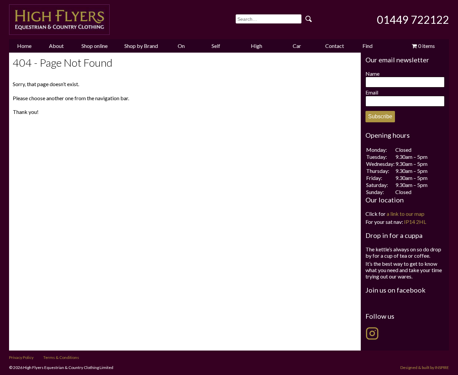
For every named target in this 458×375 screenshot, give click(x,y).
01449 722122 (413, 19)
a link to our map (405, 213)
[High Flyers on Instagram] (372, 333)
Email (371, 92)
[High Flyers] (59, 19)
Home (24, 46)
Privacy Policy (21, 357)
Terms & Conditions (61, 357)
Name (372, 73)
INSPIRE (442, 367)
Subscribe (380, 116)
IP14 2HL (415, 221)
